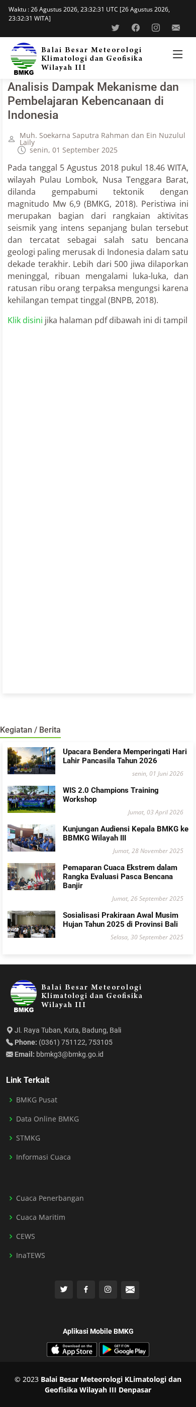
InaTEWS (30, 1255)
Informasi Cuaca (43, 1157)
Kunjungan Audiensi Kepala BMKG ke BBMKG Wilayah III (125, 833)
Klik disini (25, 320)
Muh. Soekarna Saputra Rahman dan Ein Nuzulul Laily (102, 139)
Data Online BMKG (47, 1118)
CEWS (25, 1236)
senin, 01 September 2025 (74, 150)
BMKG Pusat (36, 1099)
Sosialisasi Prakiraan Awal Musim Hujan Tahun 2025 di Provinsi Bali (120, 920)
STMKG (28, 1138)
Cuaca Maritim (40, 1217)
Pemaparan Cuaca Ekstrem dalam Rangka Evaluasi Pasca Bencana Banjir (120, 876)
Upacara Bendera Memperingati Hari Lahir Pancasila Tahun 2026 (125, 756)
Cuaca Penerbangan (50, 1198)
